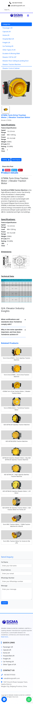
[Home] (14, 15)
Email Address (6, 570)
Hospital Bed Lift (8, 39)
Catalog (4, 160)
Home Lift (6, 35)
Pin (21, 170)
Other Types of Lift (9, 50)
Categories (6, 24)
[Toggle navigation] (28, 15)
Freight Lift (6, 43)
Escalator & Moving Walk (11, 53)
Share (8, 170)
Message (4, 586)
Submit (4, 603)
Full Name (4, 562)
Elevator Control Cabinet (11, 68)
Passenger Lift (7, 28)
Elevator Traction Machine (12, 64)
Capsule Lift (7, 32)
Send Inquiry (16, 160)
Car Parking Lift (8, 46)
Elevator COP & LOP (9, 57)
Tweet (15, 170)
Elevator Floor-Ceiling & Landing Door (16, 61)
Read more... (5, 637)
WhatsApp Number (7, 578)
